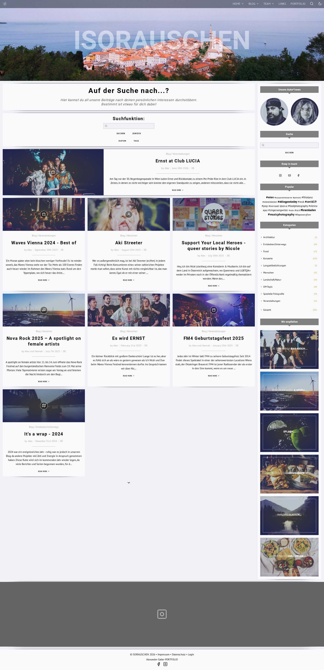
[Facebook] (160, 664)
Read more (177, 190)
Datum (122, 140)
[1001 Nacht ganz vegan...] (289, 557)
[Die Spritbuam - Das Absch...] (289, 349)
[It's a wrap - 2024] (44, 405)
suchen (121, 133)
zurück (136, 133)
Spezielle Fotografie (273, 293)
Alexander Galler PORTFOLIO (162, 659)
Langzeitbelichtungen (274, 265)
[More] (128, 482)
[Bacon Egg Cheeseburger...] (289, 474)
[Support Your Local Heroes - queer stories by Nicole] (214, 214)
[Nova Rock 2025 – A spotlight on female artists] (44, 310)
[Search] (312, 3)
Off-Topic (268, 286)
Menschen (268, 272)
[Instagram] (165, 664)
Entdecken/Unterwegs (274, 244)
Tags (136, 140)
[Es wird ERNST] (129, 310)
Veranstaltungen (271, 300)
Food (265, 251)
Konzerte (268, 258)
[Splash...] (289, 432)
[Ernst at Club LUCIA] (53, 172)
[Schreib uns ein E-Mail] (289, 175)
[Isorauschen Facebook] (298, 175)
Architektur (269, 237)
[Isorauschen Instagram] (280, 175)
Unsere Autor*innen (289, 89)
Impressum (163, 654)
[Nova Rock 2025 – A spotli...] (289, 391)
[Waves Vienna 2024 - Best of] (44, 214)
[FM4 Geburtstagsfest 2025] (214, 310)
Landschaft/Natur (272, 279)
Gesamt (267, 309)
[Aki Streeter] (129, 214)
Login (191, 654)
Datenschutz (178, 654)
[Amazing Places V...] (289, 515)
